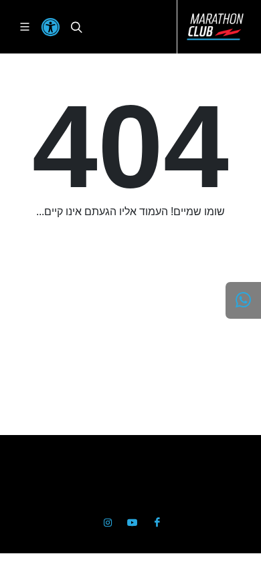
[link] (215, 27)
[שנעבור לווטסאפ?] (243, 300)
